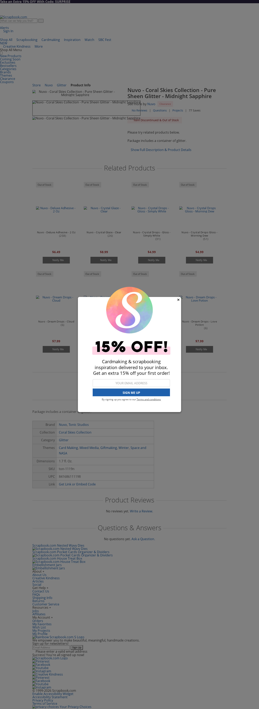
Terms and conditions (149, 399)
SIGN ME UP (131, 393)
